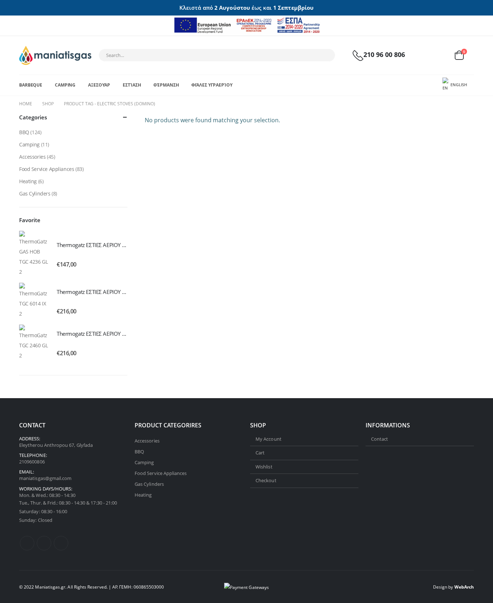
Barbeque (30, 85)
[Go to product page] (34, 254)
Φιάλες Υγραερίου (211, 85)
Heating (28, 181)
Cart (260, 452)
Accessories (32, 156)
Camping (65, 85)
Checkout (266, 480)
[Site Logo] (55, 55)
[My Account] (424, 55)
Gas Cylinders (35, 193)
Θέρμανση (166, 85)
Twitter (44, 543)
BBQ (24, 132)
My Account (269, 439)
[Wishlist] (441, 55)
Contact (379, 439)
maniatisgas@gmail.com (45, 478)
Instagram (61, 543)
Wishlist (264, 466)
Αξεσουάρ (99, 85)
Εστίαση (132, 85)
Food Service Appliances (46, 169)
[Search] (325, 55)
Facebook (27, 543)
